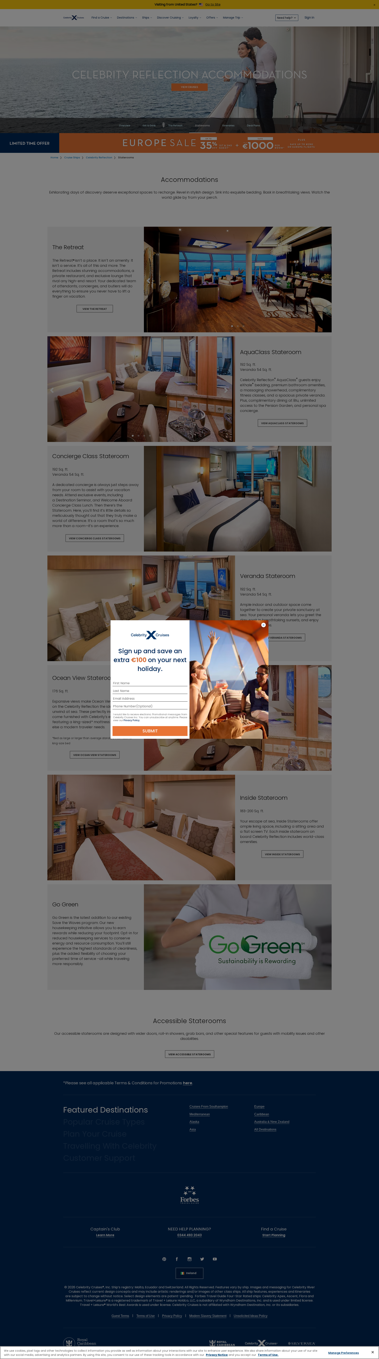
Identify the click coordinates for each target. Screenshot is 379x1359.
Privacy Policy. (132, 720)
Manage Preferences (343, 1353)
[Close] (372, 1352)
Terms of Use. (268, 1355)
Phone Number (124, 707)
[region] (189, 1352)
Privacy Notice (217, 1355)
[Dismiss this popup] (263, 625)
